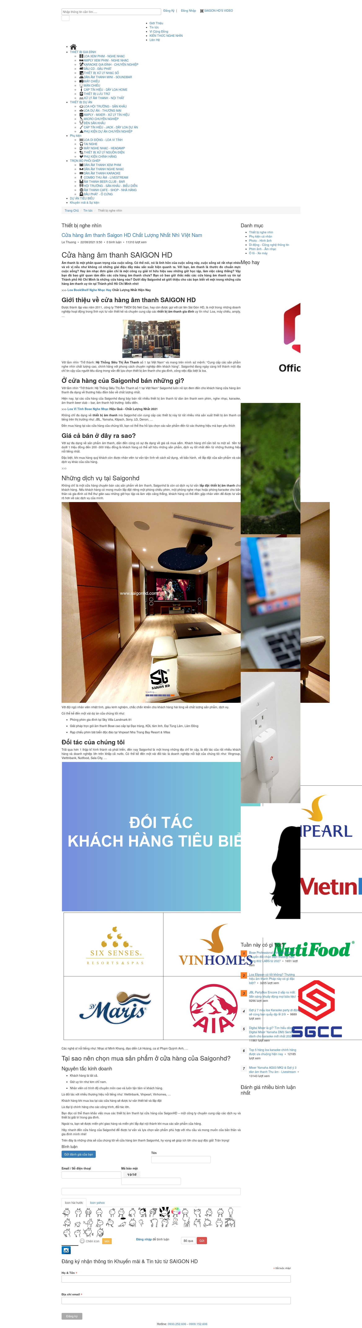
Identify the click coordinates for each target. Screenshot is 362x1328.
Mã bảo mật (129, 1168)
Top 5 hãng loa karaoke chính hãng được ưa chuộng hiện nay (272, 1052)
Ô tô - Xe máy (258, 253)
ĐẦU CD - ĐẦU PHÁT (98, 68)
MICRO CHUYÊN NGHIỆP (101, 119)
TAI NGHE (90, 144)
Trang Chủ (72, 210)
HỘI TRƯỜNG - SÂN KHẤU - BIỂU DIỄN (110, 186)
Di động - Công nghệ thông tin (269, 245)
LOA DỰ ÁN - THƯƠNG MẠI (102, 110)
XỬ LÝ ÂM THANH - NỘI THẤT (104, 98)
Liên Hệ (155, 40)
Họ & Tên (69, 1273)
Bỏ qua (188, 1241)
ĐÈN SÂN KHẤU (94, 123)
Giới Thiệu (156, 23)
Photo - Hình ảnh (260, 240)
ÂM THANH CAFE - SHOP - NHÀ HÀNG (110, 190)
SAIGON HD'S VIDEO (218, 10)
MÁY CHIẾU (92, 81)
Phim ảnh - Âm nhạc (262, 249)
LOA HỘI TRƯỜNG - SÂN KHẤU (105, 106)
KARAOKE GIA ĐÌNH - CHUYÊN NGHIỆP (111, 64)
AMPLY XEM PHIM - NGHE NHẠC (106, 60)
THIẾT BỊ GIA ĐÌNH (83, 52)
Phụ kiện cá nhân (260, 236)
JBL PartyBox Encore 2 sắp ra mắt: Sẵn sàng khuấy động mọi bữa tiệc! (272, 994)
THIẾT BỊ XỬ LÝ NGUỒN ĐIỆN (104, 152)
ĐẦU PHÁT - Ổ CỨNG (98, 194)
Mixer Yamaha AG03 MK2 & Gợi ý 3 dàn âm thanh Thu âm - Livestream (272, 1069)
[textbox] (112, 12)
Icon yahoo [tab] (97, 1202)
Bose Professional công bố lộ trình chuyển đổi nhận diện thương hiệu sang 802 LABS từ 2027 (272, 956)
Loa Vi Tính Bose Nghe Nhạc (88, 409)
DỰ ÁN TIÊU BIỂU (82, 198)
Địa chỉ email (72, 1294)
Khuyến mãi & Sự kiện (84, 202)
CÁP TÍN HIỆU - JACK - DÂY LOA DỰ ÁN (111, 127)
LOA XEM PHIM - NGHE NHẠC (104, 56)
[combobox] (111, 11)
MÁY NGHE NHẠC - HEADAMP (104, 148)
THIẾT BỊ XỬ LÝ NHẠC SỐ (101, 73)
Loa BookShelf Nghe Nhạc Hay (89, 290)
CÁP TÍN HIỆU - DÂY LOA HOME (105, 89)
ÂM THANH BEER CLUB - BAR (104, 181)
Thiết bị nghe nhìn (261, 232)
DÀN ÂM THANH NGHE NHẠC (104, 169)
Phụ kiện (76, 135)
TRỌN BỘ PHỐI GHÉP (85, 160)
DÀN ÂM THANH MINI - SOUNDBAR (108, 77)
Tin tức (154, 27)
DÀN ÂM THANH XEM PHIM (102, 165)
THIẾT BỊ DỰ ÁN (81, 102)
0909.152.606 (198, 1324)
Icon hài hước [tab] (74, 1202)
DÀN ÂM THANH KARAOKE (102, 173)
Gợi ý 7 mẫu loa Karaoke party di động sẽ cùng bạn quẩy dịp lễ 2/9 (274, 1012)
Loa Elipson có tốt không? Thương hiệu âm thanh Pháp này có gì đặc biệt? (272, 978)
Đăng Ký (169, 10)
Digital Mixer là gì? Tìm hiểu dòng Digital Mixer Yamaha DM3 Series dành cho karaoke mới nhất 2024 (271, 1032)
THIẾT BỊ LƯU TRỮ (97, 94)
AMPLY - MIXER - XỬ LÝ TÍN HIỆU (106, 114)
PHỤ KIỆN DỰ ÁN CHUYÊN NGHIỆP (108, 131)
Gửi (201, 1241)
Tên (154, 1153)
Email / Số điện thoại (76, 1168)
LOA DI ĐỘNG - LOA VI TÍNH (103, 140)
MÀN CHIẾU (92, 85)
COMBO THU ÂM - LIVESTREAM (106, 177)
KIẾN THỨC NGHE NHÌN (166, 35)
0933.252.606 (177, 1324)
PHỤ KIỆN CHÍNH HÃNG (100, 156)
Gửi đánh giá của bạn (78, 1154)
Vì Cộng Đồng (159, 31)
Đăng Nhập (188, 10)
